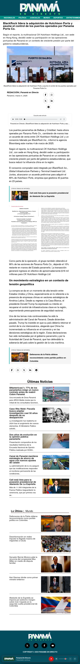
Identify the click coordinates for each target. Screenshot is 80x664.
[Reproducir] (51, 658)
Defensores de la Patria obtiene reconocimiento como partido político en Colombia (48, 357)
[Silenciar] (56, 659)
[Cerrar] (75, 659)
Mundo (29, 511)
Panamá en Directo (30, 92)
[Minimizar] (70, 659)
